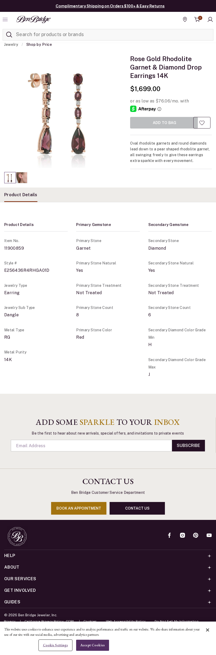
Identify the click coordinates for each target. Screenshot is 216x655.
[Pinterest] (195, 535)
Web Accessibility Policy (126, 621)
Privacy (10, 621)
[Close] (207, 630)
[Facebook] (169, 535)
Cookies (90, 621)
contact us (137, 508)
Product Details (20, 194)
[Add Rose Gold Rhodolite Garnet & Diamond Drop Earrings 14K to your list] (201, 123)
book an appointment (78, 508)
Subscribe (188, 445)
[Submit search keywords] (9, 35)
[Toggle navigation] (6, 19)
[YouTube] (209, 535)
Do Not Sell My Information (177, 621)
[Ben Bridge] (33, 19)
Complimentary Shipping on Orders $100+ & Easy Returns (110, 5)
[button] (210, 19)
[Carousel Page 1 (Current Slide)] (10, 177)
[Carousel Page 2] (21, 177)
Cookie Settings (55, 645)
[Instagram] (182, 535)
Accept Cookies (92, 645)
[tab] (20, 195)
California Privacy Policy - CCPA (49, 621)
